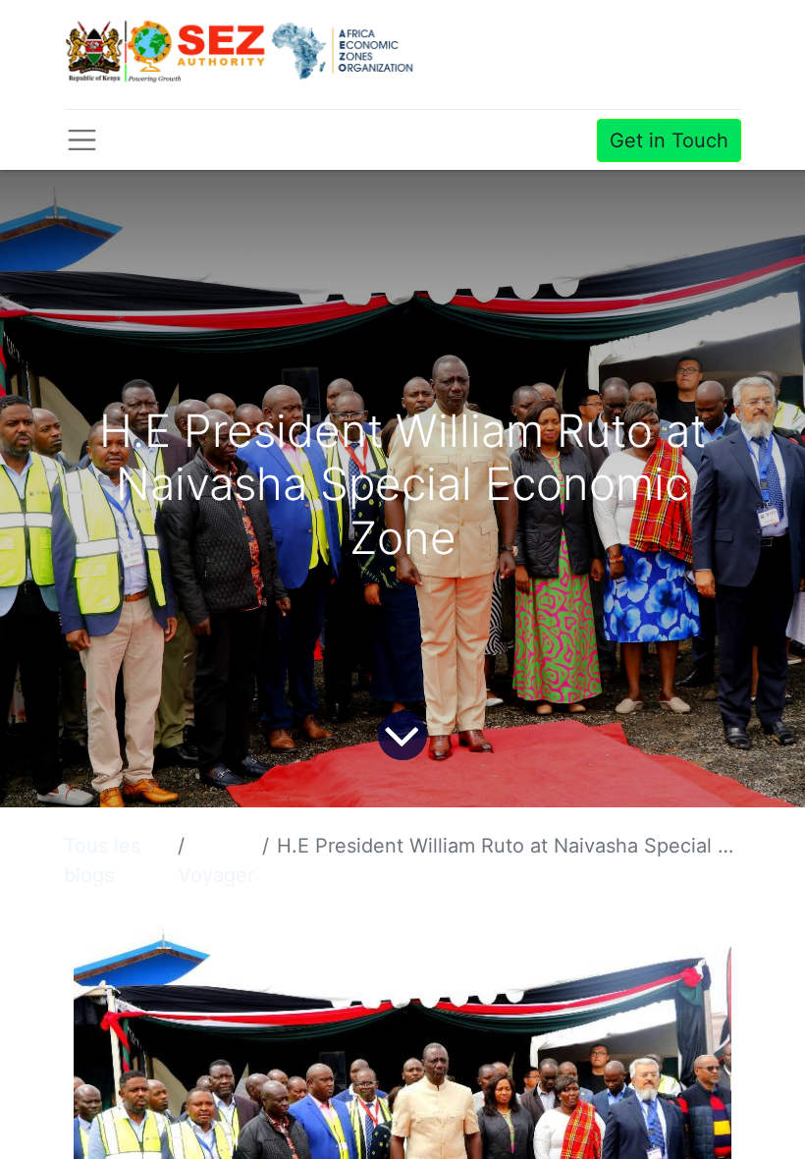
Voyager (216, 875)
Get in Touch (669, 140)
